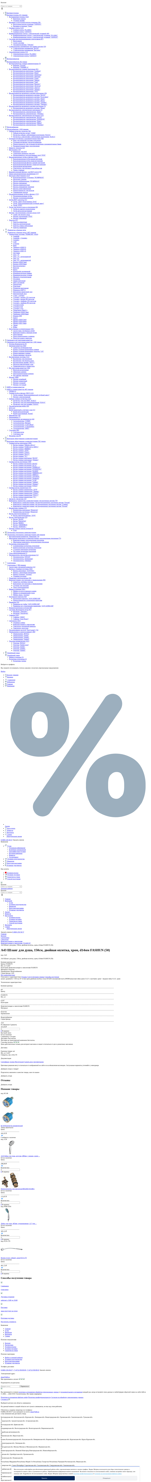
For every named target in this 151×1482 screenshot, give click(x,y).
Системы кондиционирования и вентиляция (26, 39)
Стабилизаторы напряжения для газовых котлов (27, 46)
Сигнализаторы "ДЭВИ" (22, 421)
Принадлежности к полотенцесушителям (27, 600)
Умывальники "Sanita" (21, 635)
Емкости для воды (17, 148)
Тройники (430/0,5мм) (21, 312)
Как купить (11, 828)
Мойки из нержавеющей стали (24, 593)
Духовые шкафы (19, 20)
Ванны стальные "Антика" (22, 574)
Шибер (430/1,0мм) (20, 323)
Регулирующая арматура (19, 368)
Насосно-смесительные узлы (23, 364)
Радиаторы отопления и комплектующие (21, 532)
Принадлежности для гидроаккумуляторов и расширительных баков (37, 144)
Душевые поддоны (19, 576)
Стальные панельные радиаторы (24, 549)
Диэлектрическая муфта (19, 406)
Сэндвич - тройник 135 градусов (24, 301)
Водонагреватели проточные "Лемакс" (26, 89)
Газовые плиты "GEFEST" (22, 32)
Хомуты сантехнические (21, 224)
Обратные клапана (19, 372)
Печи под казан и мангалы (22, 338)
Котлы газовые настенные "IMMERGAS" (27, 473)
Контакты (10, 832)
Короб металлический (21, 412)
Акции (7, 912)
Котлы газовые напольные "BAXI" (25, 458)
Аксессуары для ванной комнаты (22, 567)
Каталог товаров (12, 675)
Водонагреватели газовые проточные (23, 69)
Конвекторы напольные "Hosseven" (25, 510)
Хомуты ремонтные (20, 222)
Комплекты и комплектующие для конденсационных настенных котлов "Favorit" (41, 502)
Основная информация (17, 848)
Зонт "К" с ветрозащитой (22, 260)
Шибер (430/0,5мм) (20, 319)
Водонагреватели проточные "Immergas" (27, 75)
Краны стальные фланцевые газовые (26, 349)
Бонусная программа (14, 863)
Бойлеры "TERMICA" (21, 67)
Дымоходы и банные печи (17, 230)
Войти (3, 671)
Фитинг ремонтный (20, 381)
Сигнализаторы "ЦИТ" (21, 428)
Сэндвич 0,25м (18, 305)
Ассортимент (13, 857)
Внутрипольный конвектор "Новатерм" (24, 536)
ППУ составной (18, 282)
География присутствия (17, 851)
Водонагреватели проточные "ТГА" (25, 91)
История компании (15, 853)
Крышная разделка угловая (22, 275)
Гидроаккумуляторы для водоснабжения (27, 142)
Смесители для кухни (20, 628)
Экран (15, 325)
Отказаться (106, 1478)
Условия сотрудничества (16, 859)
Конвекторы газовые (18, 508)
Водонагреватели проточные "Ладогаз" (27, 86)
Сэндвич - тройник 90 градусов (24, 303)
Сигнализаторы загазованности (21, 419)
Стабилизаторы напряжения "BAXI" (26, 48)
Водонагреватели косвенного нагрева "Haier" (29, 99)
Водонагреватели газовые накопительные (25, 63)
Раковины (14, 602)
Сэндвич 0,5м (18, 307)
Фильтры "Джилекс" (20, 611)
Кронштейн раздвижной (21, 271)
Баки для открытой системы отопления (27, 140)
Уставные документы (14, 865)
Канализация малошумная (22, 166)
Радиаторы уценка (19, 661)
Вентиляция (17, 41)
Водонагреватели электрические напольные (25, 110)
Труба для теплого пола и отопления (23, 207)
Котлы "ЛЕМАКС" (20, 527)
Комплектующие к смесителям (24, 624)
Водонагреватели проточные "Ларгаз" (26, 88)
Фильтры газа (15, 436)
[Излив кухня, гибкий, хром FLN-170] (11, 1256)
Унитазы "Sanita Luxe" (21, 645)
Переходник (17, 284)
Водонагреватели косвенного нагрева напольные (28, 93)
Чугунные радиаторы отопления (24, 551)
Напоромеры (14, 417)
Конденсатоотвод (19, 266)
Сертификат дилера (8, 1062)
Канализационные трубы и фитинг (23, 157)
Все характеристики (8, 975)
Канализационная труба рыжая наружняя (27, 159)
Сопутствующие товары (35, 977)
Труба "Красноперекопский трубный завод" (28, 203)
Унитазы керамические (19, 641)
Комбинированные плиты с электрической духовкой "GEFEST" (35, 37)
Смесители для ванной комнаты (24, 626)
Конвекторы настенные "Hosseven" (25, 512)
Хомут (15, 318)
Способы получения (52, 977)
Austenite (16, 236)
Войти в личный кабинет (14, 1357)
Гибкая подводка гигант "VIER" (24, 133)
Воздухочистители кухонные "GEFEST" (27, 24)
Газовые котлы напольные (20, 443)
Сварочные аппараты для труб (24, 153)
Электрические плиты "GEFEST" (25, 56)
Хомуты (13, 220)
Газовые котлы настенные (20, 462)
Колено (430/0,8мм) (20, 264)
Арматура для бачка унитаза (23, 582)
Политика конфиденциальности (39, 1397)
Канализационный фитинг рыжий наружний (29, 163)
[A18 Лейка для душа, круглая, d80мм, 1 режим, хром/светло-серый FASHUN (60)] (11, 1154)
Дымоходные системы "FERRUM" (23, 234)
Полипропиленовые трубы (22, 196)
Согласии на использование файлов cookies (108, 1473)
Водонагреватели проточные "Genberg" (27, 71)
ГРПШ (12, 391)
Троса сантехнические (21, 587)
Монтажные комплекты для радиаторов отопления (31, 542)
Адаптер (16, 243)
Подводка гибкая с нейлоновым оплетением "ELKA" (32, 135)
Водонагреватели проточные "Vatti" (25, 82)
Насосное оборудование (19, 176)
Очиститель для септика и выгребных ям (27, 168)
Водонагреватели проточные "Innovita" (27, 76)
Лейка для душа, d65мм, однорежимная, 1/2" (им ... (19, 1223)
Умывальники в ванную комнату (22, 632)
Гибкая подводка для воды (20, 131)
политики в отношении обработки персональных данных (38, 1392)
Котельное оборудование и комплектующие (22, 438)
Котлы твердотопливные (19, 514)
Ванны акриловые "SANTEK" (24, 571)
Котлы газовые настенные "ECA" (25, 465)
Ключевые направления (17, 850)
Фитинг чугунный (19, 385)
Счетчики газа (18, 434)
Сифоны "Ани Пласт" (21, 619)
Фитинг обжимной (20, 218)
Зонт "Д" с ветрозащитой (22, 256)
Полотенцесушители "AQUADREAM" (27, 598)
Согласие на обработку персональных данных (67, 1397)
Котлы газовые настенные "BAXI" (25, 463)
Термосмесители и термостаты (24, 366)
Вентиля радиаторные (21, 370)
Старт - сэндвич (18, 295)
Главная (10, 684)
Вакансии (10, 861)
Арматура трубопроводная (22, 348)
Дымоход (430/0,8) (19, 249)
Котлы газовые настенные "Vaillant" (25, 482)
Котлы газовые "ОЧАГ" (21, 452)
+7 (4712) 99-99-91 (32, 1370)
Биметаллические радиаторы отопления (27, 548)
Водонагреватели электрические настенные (26, 115)
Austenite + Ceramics (20, 238)
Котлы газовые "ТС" (20, 456)
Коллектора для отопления (22, 359)
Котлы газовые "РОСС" (21, 454)
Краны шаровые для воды (22, 355)
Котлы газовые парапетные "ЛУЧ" (25, 489)
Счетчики (14, 430)
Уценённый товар (13, 653)
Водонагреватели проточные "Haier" (26, 73)
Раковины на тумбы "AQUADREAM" (26, 604)
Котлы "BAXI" (18, 519)
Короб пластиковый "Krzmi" (23, 413)
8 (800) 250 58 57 (7, 840)
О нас (9, 846)
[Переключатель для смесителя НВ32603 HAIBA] (10, 1187)
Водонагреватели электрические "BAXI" (27, 117)
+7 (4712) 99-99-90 (19, 1370)
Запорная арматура (17, 346)
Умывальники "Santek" (21, 637)
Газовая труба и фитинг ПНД (21, 393)
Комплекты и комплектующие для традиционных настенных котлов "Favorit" (40, 506)
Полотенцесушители (18, 597)
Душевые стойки (19, 622)
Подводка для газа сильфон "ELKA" (26, 404)
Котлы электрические (18, 517)
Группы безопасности (18, 344)
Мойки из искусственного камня (24, 591)
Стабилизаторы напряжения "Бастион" (27, 50)
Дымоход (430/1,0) (19, 251)
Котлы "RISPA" (18, 523)
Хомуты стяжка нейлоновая (23, 226)
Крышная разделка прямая (22, 273)
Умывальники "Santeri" (21, 639)
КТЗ (12, 408)
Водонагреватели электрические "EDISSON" (29, 119)
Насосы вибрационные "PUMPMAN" (26, 181)
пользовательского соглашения (71, 1392)
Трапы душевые (18, 170)
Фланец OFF (17, 316)
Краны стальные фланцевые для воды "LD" (28, 351)
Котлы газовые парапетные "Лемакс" (26, 491)
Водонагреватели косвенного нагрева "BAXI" (29, 95)
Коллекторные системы (19, 357)
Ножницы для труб (20, 151)
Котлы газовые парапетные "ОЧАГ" (26, 493)
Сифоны (14, 615)
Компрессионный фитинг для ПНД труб (25, 172)
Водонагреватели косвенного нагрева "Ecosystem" (30, 97)
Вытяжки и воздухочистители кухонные (24, 22)
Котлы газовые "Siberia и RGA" (24, 445)
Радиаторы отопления (18, 544)
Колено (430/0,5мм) (20, 262)
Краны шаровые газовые (22, 353)
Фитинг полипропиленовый (23, 198)
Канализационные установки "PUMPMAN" (28, 177)
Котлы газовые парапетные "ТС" (24, 497)
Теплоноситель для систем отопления (24, 555)
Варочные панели (19, 19)
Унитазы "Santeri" (19, 650)
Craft (14, 242)
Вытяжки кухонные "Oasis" (22, 26)
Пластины (16, 286)
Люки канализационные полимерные (24, 174)
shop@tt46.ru (5, 1377)
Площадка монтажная (20, 288)
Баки (15, 245)
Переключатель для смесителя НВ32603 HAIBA (18, 1189)
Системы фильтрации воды (20, 610)
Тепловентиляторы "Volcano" (23, 45)
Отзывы (24, 977)
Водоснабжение (12, 127)
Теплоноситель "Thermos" (22, 560)
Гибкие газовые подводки (20, 399)
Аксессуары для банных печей (24, 331)
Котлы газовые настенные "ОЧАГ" (25, 486)
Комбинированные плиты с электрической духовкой (29, 33)
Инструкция (19, 1062)
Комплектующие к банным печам (25, 332)
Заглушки (16, 253)
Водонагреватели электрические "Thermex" (28, 114)
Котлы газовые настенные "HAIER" (26, 471)
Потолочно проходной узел (22, 292)
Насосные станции (19, 179)
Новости (10, 830)
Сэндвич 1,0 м (18, 308)
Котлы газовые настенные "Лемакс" (26, 484)
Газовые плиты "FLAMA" (22, 30)
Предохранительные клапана (23, 373)
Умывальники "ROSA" (21, 634)
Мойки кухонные (17, 589)
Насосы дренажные (20, 183)
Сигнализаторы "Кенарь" (22, 423)
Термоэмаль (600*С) (20, 310)
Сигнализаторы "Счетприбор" (24, 426)
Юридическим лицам (14, 836)
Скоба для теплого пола (21, 214)
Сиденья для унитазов (21, 585)
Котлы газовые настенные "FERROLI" (26, 467)
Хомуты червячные (20, 227)
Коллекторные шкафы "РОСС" (24, 362)
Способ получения (13, 879)
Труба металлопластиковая (22, 211)
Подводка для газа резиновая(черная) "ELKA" (29, 402)
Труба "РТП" (17, 205)
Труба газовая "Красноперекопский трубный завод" (31, 395)
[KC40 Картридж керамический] (8, 1108)
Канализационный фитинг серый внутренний (29, 164)
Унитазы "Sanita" (19, 647)
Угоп (15, 530)
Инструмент (15, 150)
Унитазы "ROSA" (19, 643)
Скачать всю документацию (34, 1062)
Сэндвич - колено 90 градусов (23, 299)
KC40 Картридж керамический (12, 1126)
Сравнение (11, 680)
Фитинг (13, 377)
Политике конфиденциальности (83, 1473)
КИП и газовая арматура (15, 387)
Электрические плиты (18, 52)
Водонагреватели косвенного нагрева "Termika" (30, 102)
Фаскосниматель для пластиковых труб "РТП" (29, 155)
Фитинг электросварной (21, 397)
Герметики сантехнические (20, 578)
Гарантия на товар (13, 877)
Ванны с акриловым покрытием (24, 572)
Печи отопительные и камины (24, 336)
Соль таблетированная (18, 553)
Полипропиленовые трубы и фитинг (24, 194)
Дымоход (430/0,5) (19, 247)
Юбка (15, 327)
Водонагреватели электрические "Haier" (27, 112)
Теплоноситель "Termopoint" (23, 559)
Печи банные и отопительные (21, 329)
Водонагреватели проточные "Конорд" (27, 84)
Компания (10, 686)
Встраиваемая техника (19, 17)
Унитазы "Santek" (19, 648)
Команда (12, 855)
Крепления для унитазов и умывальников (27, 584)
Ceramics (16, 240)
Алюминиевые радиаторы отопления (26, 546)
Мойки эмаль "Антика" (21, 595)
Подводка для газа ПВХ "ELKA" (24, 400)
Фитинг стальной (19, 383)
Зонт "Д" (16, 255)
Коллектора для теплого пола (23, 360)
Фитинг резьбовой (19, 379)
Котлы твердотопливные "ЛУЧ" (24, 515)
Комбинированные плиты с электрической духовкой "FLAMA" (35, 35)
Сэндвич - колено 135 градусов (24, 297)
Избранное (11, 682)
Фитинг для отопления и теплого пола (24, 213)
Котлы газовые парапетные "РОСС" (26, 495)
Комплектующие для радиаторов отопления (28, 540)
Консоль (16, 268)
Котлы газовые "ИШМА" (22, 449)
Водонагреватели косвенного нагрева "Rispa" (29, 101)
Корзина (10, 677)
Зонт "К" (16, 258)
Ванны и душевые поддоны (20, 569)
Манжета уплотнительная (22, 277)
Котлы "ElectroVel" (19, 521)
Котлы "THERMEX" (20, 525)
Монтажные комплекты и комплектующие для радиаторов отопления (35, 538)
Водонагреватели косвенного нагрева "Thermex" (30, 104)
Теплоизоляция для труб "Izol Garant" (23, 630)
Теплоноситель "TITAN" (22, 557)
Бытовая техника (13, 13)
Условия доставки (13, 875)
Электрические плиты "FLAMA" (24, 54)
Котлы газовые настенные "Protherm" (26, 478)
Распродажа (9, 1345)
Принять (44, 1478)
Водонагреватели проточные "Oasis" (26, 78)
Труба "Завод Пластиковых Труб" (25, 201)
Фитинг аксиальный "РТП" (23, 216)
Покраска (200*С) (19, 290)
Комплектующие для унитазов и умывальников (27, 580)
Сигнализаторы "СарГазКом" (23, 425)
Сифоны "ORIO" (19, 617)
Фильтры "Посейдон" (20, 613)
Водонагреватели (13, 59)
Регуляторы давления (20, 375)
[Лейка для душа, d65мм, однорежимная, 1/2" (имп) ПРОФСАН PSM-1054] (8, 1222)
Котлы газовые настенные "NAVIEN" (26, 476)
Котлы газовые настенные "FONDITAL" (27, 469)
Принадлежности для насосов (23, 190)
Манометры (14, 415)
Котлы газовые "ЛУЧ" (21, 451)
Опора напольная (19, 281)
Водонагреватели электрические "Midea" (27, 123)
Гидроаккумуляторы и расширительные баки (26, 138)
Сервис (9, 834)
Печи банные (17, 334)
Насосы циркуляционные (22, 188)
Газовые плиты (16, 28)
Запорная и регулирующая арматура (19, 340)
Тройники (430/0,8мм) (21, 314)
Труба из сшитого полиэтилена (24, 209)
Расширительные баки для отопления (26, 146)
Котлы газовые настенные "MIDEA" (26, 475)
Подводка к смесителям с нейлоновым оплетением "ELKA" (34, 137)
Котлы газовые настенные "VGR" (25, 480)
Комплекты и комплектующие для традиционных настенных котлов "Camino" (40, 504)
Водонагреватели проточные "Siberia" (26, 80)
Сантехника (11, 563)
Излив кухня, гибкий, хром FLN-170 (14, 1258)
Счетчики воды (18, 432)
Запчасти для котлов (17, 499)
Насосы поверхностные (21, 185)
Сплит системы (18, 43)
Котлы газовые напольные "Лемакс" (26, 460)
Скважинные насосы (20, 192)
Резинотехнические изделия (20, 608)
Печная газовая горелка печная (21, 528)
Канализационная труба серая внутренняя (28, 161)
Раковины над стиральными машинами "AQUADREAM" (33, 606)
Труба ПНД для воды (18, 200)
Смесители (15, 621)
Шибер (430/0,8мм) (20, 321)
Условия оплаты (12, 873)
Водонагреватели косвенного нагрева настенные (27, 106)
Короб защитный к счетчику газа (22, 410)
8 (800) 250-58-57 (7, 1370)
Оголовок (16, 279)
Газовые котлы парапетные (20, 488)
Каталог (8, 1343)
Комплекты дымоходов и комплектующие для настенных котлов (33, 501)
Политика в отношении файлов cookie (14, 1397)
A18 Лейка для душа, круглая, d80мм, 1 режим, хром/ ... (20, 1156)
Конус (15, 269)
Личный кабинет (7, 888)
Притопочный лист (20, 294)
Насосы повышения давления (23, 187)
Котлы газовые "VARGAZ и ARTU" (26, 447)
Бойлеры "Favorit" (19, 65)
